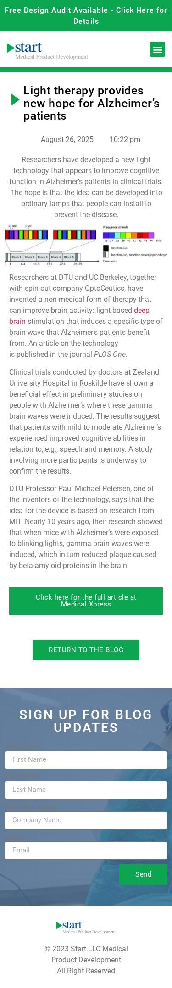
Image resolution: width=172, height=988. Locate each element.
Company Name (31, 807)
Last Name (22, 777)
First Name (22, 747)
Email (14, 837)
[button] (157, 49)
